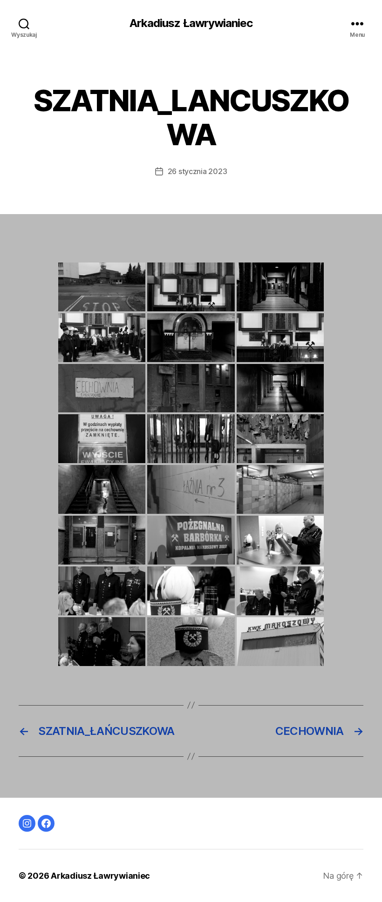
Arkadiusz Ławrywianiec (191, 23)
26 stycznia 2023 (197, 171)
